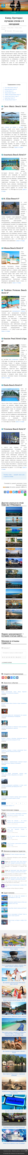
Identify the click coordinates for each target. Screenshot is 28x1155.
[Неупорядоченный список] (11, 657)
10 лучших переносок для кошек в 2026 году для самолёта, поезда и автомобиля (17, 829)
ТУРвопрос (12, 4)
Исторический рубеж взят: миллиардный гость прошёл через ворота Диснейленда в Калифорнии (14, 715)
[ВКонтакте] (17, 677)
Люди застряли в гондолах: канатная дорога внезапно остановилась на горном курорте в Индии (14, 797)
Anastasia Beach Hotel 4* (10, 89)
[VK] (5, 492)
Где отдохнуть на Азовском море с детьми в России (14, 1051)
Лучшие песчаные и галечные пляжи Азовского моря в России (14, 1092)
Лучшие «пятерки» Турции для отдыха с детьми (14, 1016)
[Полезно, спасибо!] (8, 487)
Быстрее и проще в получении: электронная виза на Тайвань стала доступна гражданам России (14, 739)
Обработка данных (16, 1150)
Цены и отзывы (18, 147)
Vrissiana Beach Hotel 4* (10, 99)
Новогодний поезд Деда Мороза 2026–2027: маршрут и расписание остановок (16, 862)
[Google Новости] (11, 677)
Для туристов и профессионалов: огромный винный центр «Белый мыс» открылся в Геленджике (14, 762)
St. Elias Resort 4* (8, 91)
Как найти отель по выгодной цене (14, 1111)
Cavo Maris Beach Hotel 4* (10, 87)
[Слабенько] (4, 487)
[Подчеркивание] (6, 657)
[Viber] (25, 492)
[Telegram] (14, 677)
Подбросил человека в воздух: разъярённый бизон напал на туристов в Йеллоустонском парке (14, 750)
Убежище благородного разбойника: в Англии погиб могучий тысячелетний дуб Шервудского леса (14, 785)
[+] (20, 657)
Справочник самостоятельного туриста (15, 7)
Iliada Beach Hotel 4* (9, 98)
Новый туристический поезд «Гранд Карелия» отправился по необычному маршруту (14, 692)
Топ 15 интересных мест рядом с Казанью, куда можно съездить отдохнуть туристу (14, 965)
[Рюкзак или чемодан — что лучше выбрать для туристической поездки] (3, 822)
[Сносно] (6, 487)
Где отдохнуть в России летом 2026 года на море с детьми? (14, 983)
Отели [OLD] (10, 27)
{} (18, 657)
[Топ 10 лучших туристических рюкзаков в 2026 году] (3, 844)
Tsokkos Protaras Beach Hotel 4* (12, 94)
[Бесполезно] (3, 487)
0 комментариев (14, 816)
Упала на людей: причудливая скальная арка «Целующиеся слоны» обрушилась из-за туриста (14, 774)
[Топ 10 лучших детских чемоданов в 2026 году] (3, 837)
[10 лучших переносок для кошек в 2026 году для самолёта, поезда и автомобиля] (3, 829)
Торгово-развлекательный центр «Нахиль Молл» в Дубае (14, 948)
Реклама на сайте (7, 1150)
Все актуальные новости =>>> (7, 805)
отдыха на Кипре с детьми (14, 127)
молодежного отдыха (18, 311)
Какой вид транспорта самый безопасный (14, 1127)
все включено (14, 359)
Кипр (4, 27)
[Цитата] (13, 657)
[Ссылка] (16, 657)
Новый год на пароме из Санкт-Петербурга (14, 1143)
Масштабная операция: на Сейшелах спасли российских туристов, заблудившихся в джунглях (14, 727)
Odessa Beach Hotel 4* (9, 93)
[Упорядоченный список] (10, 657)
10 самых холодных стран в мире (17, 854)
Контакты (22, 1150)
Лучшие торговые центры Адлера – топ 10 (14, 1000)
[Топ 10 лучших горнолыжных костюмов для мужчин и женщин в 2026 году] (3, 814)
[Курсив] (4, 657)
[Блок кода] (15, 657)
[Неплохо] (7, 487)
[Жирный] (3, 657)
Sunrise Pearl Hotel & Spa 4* (11, 96)
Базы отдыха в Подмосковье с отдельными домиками (14, 1074)
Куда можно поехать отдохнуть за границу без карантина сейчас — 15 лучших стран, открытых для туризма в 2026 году (14, 1034)
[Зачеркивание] (8, 657)
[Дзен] (8, 677)
